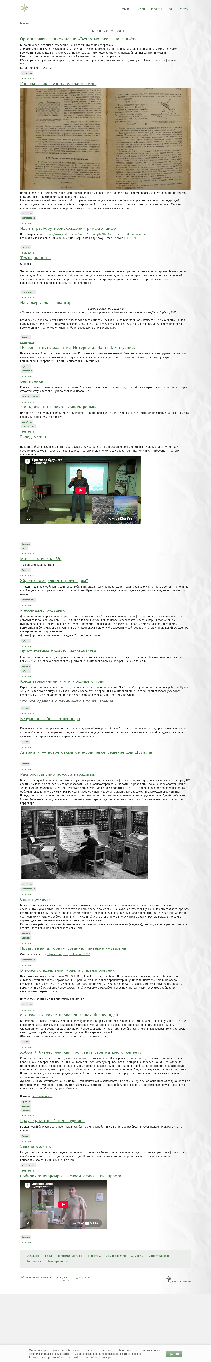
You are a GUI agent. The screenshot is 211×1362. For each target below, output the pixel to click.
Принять (173, 1354)
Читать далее (27, 78)
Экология (26, 544)
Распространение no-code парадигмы (58, 775)
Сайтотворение (28, 218)
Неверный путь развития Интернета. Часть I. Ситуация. (77, 348)
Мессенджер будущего (42, 610)
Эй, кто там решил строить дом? (54, 581)
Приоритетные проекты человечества (58, 651)
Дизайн (25, 1136)
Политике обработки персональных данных (132, 1350)
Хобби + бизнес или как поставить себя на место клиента (81, 1052)
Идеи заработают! (83, 1277)
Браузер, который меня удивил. (52, 1121)
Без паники (31, 381)
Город (24, 548)
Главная (25, 23)
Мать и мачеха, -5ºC (40, 559)
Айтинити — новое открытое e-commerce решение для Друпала (86, 752)
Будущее (25, 337)
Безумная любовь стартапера (50, 719)
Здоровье (26, 938)
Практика (26, 1101)
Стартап (25, 708)
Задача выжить (35, 1147)
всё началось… (42, 1096)
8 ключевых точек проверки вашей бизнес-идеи (69, 1015)
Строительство (28, 599)
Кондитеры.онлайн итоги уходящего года (62, 681)
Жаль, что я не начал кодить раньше (58, 407)
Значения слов (28, 1165)
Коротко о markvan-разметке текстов (58, 84)
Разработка (27, 213)
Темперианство (35, 258)
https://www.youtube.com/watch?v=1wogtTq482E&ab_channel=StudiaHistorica (95, 234)
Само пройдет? (35, 900)
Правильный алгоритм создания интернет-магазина (73, 948)
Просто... (26, 570)
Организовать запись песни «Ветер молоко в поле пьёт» (78, 39)
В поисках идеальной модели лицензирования (67, 971)
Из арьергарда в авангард (47, 303)
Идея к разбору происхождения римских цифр (68, 229)
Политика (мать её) (30, 396)
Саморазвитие (28, 426)
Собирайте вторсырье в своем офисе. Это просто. (71, 1176)
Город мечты (33, 437)
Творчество (27, 73)
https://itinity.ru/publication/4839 (68, 954)
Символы (26, 247)
